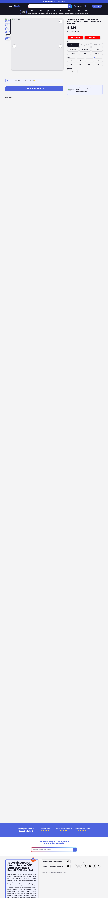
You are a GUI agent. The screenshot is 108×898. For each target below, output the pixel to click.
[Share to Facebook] (81, 865)
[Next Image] (60, 46)
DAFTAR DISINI (75, 37)
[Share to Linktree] (86, 865)
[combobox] (48, 6)
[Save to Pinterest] (90, 865)
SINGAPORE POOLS (34, 89)
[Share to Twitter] (77, 865)
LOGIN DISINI (92, 37)
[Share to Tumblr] (99, 865)
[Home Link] (19, 6)
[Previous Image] (14, 46)
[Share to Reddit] (94, 865)
